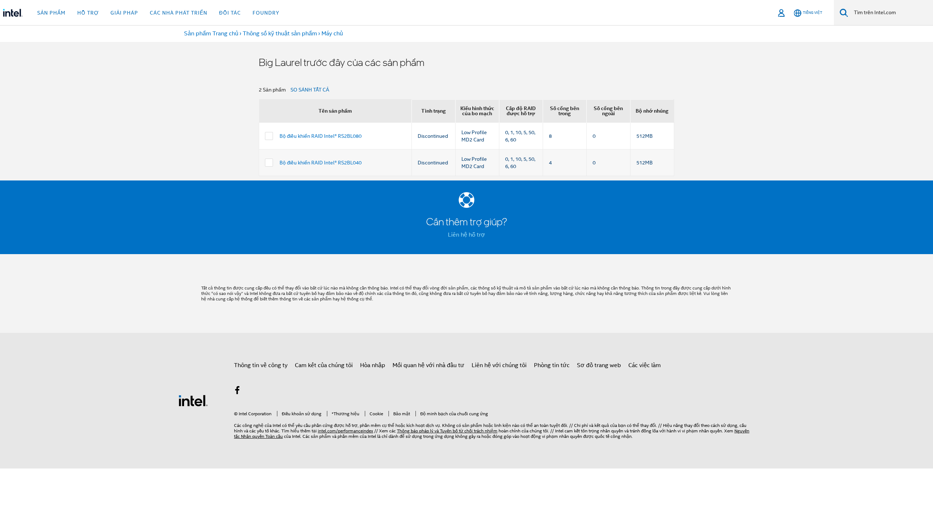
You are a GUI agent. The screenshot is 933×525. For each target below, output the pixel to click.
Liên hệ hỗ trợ (466, 234)
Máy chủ (332, 33)
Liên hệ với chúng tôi (499, 365)
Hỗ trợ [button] (88, 12)
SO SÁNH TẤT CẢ (309, 89)
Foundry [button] (266, 12)
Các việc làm (644, 365)
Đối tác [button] (230, 12)
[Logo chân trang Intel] (193, 400)
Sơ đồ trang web (599, 365)
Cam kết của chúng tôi (324, 365)
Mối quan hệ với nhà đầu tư (428, 365)
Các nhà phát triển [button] (178, 12)
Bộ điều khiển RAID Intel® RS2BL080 (321, 136)
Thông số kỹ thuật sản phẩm (280, 33)
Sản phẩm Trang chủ (211, 33)
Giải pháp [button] (124, 12)
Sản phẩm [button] (51, 12)
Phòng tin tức (552, 365)
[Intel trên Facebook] (237, 391)
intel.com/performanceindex (345, 430)
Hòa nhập (372, 365)
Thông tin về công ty (261, 365)
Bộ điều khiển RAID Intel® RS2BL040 (321, 162)
